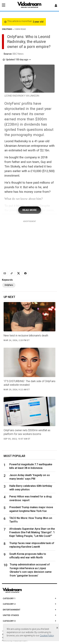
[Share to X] (18, 273)
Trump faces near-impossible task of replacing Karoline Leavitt (31, 545)
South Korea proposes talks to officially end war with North (27, 555)
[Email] (5, 273)
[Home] (29, 6)
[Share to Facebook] (25, 273)
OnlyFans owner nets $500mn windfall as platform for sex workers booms (27, 432)
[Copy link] (11, 273)
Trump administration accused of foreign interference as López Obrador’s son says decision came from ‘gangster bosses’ (30, 570)
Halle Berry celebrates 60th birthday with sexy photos (30, 487)
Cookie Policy (47, 635)
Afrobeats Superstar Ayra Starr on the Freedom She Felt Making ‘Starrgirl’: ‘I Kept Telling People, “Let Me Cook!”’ (32, 532)
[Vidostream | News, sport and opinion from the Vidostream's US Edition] (23, 590)
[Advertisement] (29, 243)
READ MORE (29, 210)
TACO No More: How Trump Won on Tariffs (30, 519)
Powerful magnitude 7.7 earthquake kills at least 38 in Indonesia (30, 466)
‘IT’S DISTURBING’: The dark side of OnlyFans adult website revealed (29, 383)
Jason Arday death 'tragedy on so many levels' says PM (29, 477)
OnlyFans (9, 285)
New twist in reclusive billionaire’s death (26, 335)
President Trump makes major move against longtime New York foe (31, 509)
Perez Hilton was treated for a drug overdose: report (30, 498)
